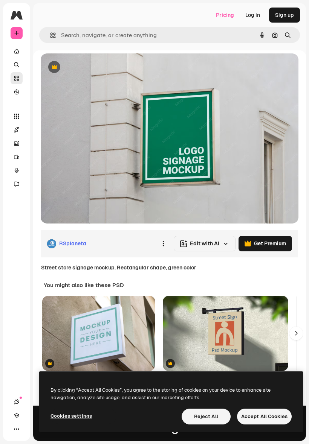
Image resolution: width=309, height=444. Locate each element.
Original (88, 67)
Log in (252, 15)
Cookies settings (71, 416)
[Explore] (17, 92)
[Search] (17, 65)
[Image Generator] (17, 143)
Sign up (284, 15)
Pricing (225, 15)
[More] (17, 429)
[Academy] (17, 415)
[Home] (17, 51)
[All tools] (17, 116)
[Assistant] (17, 184)
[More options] (163, 243)
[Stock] (17, 78)
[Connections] (17, 402)
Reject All (206, 416)
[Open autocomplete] (50, 35)
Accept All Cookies (264, 416)
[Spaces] (17, 130)
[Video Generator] (17, 157)
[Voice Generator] (17, 170)
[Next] (296, 333)
